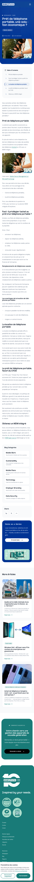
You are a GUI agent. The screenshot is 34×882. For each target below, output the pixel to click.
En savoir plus (15, 540)
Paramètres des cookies (7, 839)
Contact (4, 828)
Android (14, 147)
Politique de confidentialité (8, 837)
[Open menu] (30, 4)
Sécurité (4, 845)
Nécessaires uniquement (8, 875)
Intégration (4, 842)
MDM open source (10, 438)
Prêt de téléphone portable (14, 74)
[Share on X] (11, 513)
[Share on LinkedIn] (6, 513)
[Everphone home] (8, 4)
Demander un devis (15, 751)
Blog (14, 15)
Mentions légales (6, 834)
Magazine (4, 859)
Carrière (4, 825)
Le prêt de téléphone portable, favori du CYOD (17, 89)
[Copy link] (16, 513)
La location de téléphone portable (16, 84)
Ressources (7, 15)
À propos (4, 822)
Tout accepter (23, 875)
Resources (4, 862)
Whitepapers (5, 853)
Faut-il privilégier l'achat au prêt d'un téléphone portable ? (17, 79)
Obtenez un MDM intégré (14, 94)
